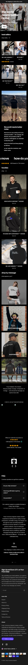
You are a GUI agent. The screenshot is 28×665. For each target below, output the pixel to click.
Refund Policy (5, 611)
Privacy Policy (5, 605)
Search (3, 599)
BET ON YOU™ (20, 85)
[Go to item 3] (15, 562)
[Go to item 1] (12, 562)
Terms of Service (6, 617)
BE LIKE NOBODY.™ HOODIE (14, 266)
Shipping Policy (6, 608)
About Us (4, 602)
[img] (14, 440)
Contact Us (4, 614)
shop (4, 26)
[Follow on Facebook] (3, 644)
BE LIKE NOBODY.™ (8, 57)
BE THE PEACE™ (7, 81)
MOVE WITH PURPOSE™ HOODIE (14, 201)
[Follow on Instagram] (7, 644)
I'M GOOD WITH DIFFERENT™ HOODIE (14, 233)
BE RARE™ (20, 57)
